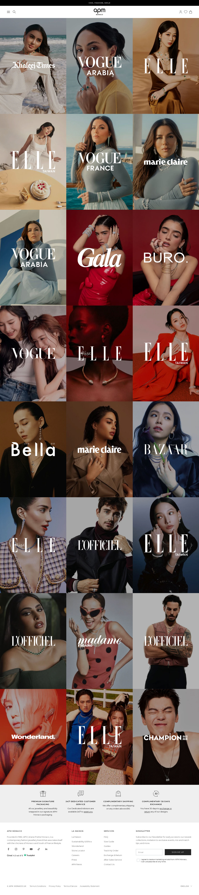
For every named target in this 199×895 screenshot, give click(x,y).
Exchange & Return (113, 855)
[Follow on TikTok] (38, 849)
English (185, 886)
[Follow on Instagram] (16, 849)
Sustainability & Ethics (82, 841)
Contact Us (109, 864)
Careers (75, 855)
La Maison (76, 837)
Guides (107, 846)
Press (74, 860)
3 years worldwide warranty (99, 3)
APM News (77, 864)
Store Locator (78, 850)
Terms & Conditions (38, 886)
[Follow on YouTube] (31, 849)
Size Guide (109, 841)
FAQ (106, 837)
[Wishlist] (185, 11)
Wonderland (77, 846)
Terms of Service (70, 886)
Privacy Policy (55, 886)
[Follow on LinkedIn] (46, 849)
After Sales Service (113, 860)
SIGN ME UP (178, 852)
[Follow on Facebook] (8, 849)
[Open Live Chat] (81, 794)
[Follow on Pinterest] (23, 849)
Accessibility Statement (90, 886)
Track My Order (111, 850)
